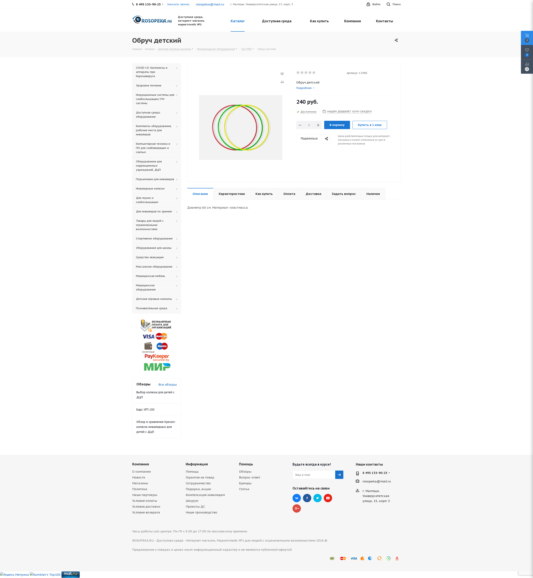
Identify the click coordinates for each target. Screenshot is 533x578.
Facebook (307, 498)
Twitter (317, 498)
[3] (306, 72)
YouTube (328, 498)
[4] (310, 72)
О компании (141, 471)
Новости (138, 477)
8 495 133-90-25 (374, 473)
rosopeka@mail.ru (210, 4)
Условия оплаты (144, 501)
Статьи (244, 489)
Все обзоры (167, 384)
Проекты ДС (195, 506)
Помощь (192, 471)
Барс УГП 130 (145, 409)
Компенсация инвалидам (205, 495)
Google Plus (297, 508)
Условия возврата (146, 512)
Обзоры (245, 471)
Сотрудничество (198, 483)
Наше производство (201, 512)
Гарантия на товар (200, 477)
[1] (298, 72)
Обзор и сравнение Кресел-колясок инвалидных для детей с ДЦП (156, 427)
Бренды (245, 483)
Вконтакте (297, 498)
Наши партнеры (144, 495)
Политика (139, 489)
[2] (302, 72)
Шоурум (192, 501)
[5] (314, 72)
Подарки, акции (198, 489)
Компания (140, 464)
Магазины (140, 483)
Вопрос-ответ (249, 477)
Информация (197, 464)
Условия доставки (146, 506)
